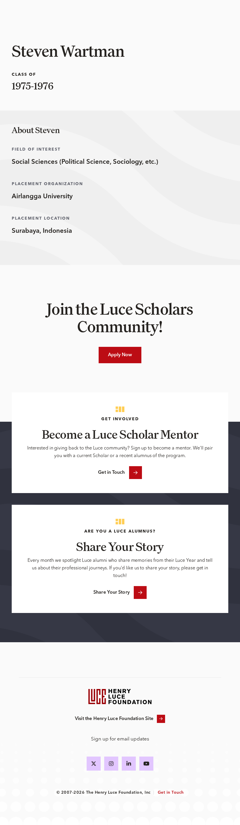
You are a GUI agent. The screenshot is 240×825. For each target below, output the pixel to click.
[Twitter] (94, 764)
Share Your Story (111, 592)
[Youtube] (146, 764)
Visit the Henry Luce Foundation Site (114, 719)
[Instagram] (111, 764)
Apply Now (120, 355)
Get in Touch (111, 472)
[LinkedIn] (129, 764)
